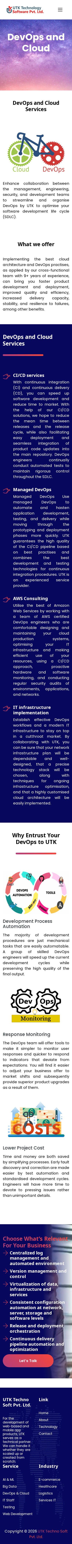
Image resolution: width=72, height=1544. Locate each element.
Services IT (47, 1500)
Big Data (10, 1487)
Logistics (46, 1493)
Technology (48, 1427)
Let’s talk (28, 1360)
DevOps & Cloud (16, 1493)
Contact (45, 1434)
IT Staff (8, 1500)
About (43, 1420)
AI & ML (8, 1480)
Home (43, 1413)
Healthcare (48, 1487)
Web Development (17, 1514)
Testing (9, 1507)
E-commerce (49, 1480)
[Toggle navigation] (60, 9)
